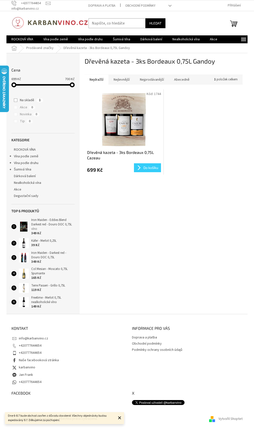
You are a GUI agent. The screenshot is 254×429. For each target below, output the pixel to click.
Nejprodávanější (152, 79)
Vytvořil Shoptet (231, 418)
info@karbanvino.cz (33, 338)
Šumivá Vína (22, 169)
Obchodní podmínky (140, 5)
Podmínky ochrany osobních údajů (157, 349)
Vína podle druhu (26, 163)
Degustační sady (26, 195)
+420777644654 (30, 345)
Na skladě (30, 100)
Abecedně (182, 79)
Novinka (28, 114)
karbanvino (27, 367)
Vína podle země (26, 156)
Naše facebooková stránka (39, 360)
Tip (25, 121)
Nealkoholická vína (27, 182)
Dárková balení (25, 176)
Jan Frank (26, 374)
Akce (26, 107)
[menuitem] (22, 39)
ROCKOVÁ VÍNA (25, 149)
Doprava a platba (101, 5)
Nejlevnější (122, 79)
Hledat (155, 23)
